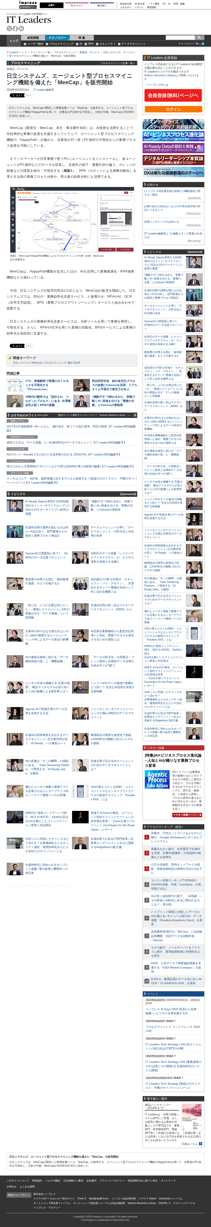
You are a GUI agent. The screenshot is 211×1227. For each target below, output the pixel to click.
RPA (91, 43)
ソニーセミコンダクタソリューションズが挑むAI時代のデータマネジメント (112, 713)
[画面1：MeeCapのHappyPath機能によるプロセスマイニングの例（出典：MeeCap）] (72, 252)
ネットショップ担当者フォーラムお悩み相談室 (99, 1203)
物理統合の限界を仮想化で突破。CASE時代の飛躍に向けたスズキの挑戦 (112, 739)
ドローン (139, 7)
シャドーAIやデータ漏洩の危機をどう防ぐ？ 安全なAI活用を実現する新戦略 (113, 687)
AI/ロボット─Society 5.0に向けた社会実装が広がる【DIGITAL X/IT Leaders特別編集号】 (64, 454)
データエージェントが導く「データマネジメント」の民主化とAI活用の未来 (112, 531)
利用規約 (37, 1180)
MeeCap (37, 362)
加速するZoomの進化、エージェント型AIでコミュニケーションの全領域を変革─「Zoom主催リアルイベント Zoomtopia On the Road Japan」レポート (113, 821)
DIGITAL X (164, 1203)
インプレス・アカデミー (47, 1207)
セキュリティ (108, 43)
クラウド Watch (147, 1198)
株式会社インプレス (44, 1194)
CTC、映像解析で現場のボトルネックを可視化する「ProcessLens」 (47, 385)
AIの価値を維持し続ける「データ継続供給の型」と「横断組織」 (163, 454)
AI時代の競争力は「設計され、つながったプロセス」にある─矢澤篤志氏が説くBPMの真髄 (48, 401)
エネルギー (125, 7)
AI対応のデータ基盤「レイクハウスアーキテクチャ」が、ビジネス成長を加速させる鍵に (112, 557)
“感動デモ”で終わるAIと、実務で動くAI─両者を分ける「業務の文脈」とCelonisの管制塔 (113, 401)
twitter (9, 28)
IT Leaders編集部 (43, 89)
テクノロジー (57, 37)
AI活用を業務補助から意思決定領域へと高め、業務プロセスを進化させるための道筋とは (112, 635)
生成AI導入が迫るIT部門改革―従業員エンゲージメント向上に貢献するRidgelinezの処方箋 (112, 843)
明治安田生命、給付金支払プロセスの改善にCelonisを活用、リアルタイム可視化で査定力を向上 (114, 385)
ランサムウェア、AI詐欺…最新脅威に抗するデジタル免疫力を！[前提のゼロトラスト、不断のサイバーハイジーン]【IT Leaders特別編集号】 (72, 480)
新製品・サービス (90, 52)
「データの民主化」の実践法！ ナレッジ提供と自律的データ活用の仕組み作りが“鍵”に (113, 661)
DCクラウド (76, 5)
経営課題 (33, 37)
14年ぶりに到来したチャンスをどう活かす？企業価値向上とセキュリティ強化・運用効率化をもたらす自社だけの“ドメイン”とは (163, 699)
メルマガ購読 (52, 1180)
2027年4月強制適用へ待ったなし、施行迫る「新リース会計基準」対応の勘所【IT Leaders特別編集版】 (71, 428)
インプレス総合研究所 (123, 1198)
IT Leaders (29, 19)
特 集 (82, 37)
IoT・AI (166, 4)
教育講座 (151, 7)
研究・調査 (179, 4)
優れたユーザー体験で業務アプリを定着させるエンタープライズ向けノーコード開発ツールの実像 (47, 791)
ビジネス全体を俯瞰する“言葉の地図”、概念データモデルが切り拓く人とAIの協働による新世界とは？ (47, 687)
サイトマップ (168, 1180)
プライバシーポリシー (112, 1180)
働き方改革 (74, 362)
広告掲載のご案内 (73, 1180)
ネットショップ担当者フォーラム (51, 1203)
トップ (13, 40)
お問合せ (11, 1186)
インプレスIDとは (157, 84)
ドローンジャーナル (184, 1203)
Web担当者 (125, 4)
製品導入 (101, 5)
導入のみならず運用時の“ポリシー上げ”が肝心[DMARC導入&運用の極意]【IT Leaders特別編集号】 (71, 466)
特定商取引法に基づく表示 (142, 1180)
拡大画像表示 (17, 259)
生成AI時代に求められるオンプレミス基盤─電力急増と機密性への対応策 (46, 869)
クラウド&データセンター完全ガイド (54, 1198)
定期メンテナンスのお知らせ (161, 221)
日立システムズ (21, 362)
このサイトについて (18, 1180)
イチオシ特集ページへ (185, 815)
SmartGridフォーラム (171, 1198)
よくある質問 (27, 1186)
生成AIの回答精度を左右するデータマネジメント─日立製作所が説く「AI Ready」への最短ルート (46, 739)
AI (81, 43)
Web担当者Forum (99, 1198)
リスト (29, 95)
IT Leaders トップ (17, 52)
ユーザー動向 (35, 43)
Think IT (81, 1198)
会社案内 (91, 1180)
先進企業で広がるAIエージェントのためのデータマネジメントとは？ (112, 765)
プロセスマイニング (61, 43)
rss (21, 28)
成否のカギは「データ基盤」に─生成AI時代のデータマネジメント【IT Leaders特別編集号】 (67, 442)
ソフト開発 (153, 4)
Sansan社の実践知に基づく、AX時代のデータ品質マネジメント (163, 325)
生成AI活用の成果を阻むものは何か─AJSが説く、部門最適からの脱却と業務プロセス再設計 (46, 531)
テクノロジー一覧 (40, 52)
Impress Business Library (159, 75)
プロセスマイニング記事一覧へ (118, 63)
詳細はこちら (190, 1143)
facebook (15, 28)
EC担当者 (140, 4)
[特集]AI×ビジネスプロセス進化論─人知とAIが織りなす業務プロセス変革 (173, 760)
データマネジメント (134, 43)
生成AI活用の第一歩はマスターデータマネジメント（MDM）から (163, 406)
